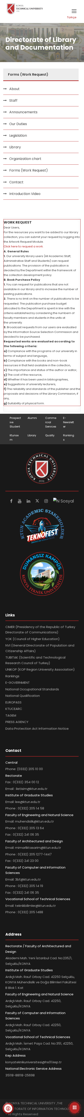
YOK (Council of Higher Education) (32, 639)
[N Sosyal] (63, 501)
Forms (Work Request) (28, 170)
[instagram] (46, 501)
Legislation (18, 135)
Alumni (32, 418)
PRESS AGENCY (16, 722)
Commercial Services (50, 422)
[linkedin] (29, 501)
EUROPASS (13, 702)
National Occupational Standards (32, 689)
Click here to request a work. (24, 246)
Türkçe (71, 17)
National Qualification (22, 695)
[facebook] (12, 501)
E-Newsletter (68, 422)
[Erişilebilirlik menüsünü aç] (8, 1108)
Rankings (12, 676)
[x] (38, 501)
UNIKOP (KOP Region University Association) (40, 669)
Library (15, 147)
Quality (49, 435)
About (14, 88)
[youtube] (20, 501)
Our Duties (18, 123)
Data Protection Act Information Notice (37, 728)
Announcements (23, 112)
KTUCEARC (13, 708)
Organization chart (25, 158)
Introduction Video (24, 193)
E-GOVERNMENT (17, 682)
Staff (13, 100)
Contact (16, 182)
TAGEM (10, 715)
